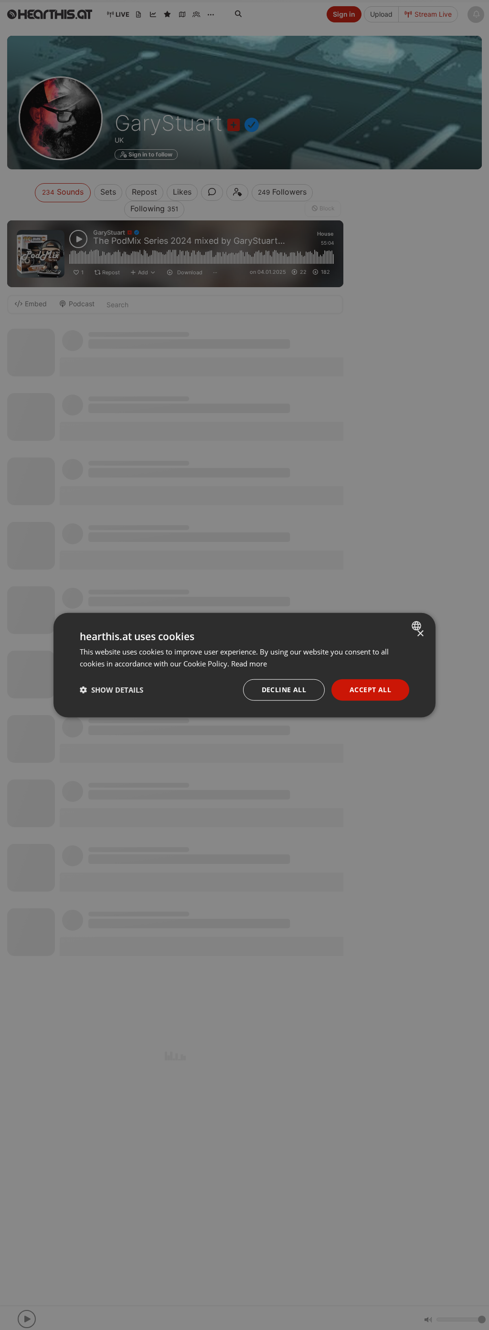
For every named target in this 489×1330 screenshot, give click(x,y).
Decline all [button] (284, 689)
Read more (249, 663)
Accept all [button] (370, 689)
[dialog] (244, 665)
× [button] (420, 633)
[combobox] (418, 626)
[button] (111, 690)
